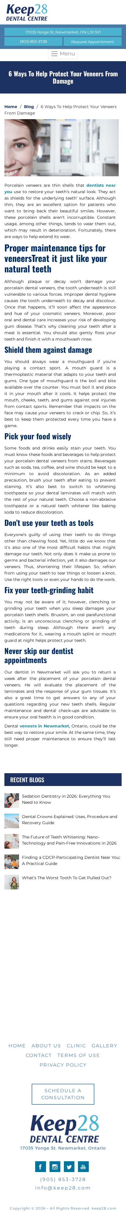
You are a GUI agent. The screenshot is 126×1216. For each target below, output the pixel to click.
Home (10, 106)
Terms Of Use (78, 1055)
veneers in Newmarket (44, 726)
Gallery (105, 1045)
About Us (46, 1045)
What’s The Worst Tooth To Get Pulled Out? (66, 877)
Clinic (76, 1045)
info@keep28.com (63, 1188)
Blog (29, 106)
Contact (39, 1055)
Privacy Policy (63, 1065)
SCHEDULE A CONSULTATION (63, 1094)
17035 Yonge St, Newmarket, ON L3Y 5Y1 (63, 32)
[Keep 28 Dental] (63, 12)
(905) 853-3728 (33, 41)
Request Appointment (92, 41)
